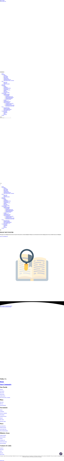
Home (3, 73)
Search (1, 117)
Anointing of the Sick (7, 89)
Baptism (5, 86)
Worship (1, 438)
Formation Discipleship (9, 98)
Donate (3, 115)
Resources (5, 114)
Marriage (5, 90)
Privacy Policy (2, 454)
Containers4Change (8, 104)
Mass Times (5, 82)
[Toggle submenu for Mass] (3, 194)
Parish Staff (5, 112)
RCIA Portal (7, 95)
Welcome (5, 75)
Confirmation (6, 87)
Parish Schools (2, 394)
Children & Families (3, 435)
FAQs (5, 113)
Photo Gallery (2, 392)
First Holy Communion (7, 88)
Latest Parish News (6, 107)
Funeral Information (3, 405)
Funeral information (7, 83)
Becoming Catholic (6, 92)
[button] (2, 460)
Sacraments (3, 85)
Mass (2, 81)
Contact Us (5, 111)
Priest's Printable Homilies (7, 109)
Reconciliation (2, 414)
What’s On (3, 84)
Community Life (6, 100)
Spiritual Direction (8, 99)
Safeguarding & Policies (7, 79)
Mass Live (1, 403)
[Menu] (0, 184)
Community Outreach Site (9, 103)
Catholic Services (6, 78)
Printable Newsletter (7, 108)
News (3, 106)
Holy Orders (5, 91)
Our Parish (3, 74)
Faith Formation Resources (10, 97)
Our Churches (6, 76)
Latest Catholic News (7, 110)
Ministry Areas (4, 93)
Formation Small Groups (9, 96)
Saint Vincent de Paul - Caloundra (5, 397)
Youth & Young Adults (7, 101)
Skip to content (2, 0)
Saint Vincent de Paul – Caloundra (9, 80)
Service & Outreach (7, 102)
